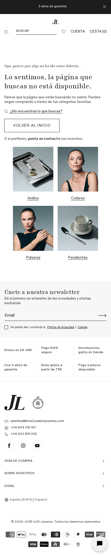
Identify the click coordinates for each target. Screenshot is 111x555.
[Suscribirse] (102, 315)
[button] (7, 31)
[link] (33, 111)
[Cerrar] (104, 7)
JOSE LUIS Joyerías (38, 521)
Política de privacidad (60, 327)
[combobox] (19, 499)
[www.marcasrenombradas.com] (38, 402)
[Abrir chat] (99, 543)
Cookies (82, 327)
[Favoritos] (63, 31)
